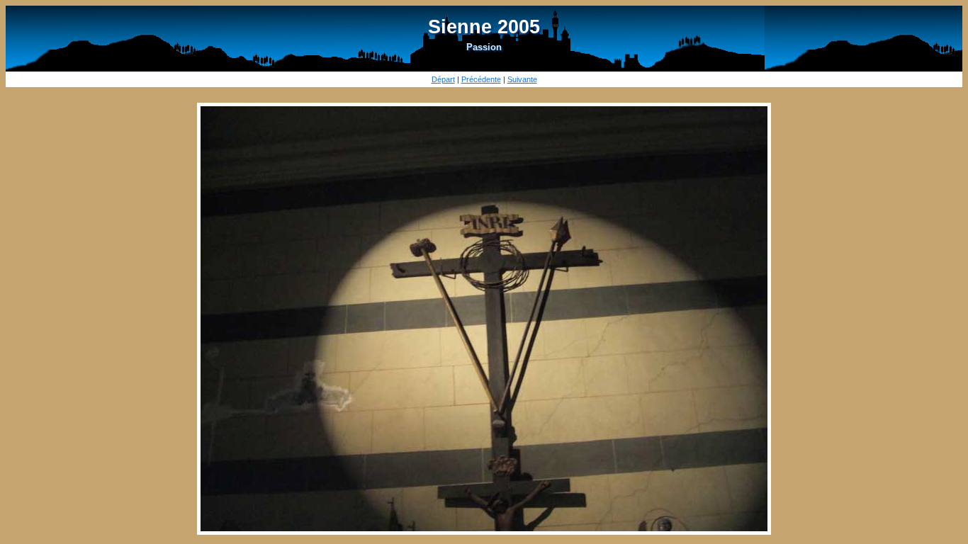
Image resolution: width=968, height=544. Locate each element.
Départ (443, 79)
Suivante (522, 79)
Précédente (481, 79)
